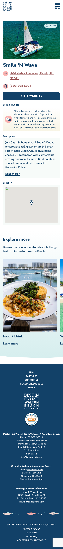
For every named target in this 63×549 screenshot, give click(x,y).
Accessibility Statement (31, 540)
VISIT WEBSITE (31, 96)
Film (31, 372)
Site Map (32, 533)
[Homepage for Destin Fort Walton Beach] (31, 401)
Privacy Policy (31, 529)
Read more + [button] (12, 173)
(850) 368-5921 (20, 86)
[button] (31, 202)
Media (31, 388)
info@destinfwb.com (31, 457)
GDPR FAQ (31, 536)
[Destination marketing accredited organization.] (31, 419)
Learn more (10, 343)
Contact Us (31, 380)
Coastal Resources (31, 384)
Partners (31, 376)
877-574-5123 (35, 492)
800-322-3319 (35, 437)
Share (52, 25)
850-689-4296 (35, 469)
